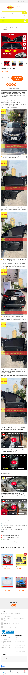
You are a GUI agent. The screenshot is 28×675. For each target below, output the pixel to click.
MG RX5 (21, 589)
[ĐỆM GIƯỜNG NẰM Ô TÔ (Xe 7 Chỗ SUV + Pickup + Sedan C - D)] (21, 560)
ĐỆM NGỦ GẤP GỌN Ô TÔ (7, 648)
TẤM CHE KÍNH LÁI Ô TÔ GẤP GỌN (9, 589)
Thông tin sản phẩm (14, 88)
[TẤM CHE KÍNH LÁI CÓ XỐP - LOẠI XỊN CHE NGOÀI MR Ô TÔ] (7, 560)
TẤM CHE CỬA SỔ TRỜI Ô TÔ (6, 642)
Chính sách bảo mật (21, 651)
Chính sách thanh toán (20, 638)
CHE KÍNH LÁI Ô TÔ (6, 645)
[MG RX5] (21, 583)
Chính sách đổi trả (20, 645)
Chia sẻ (3, 85)
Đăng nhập (20, 1)
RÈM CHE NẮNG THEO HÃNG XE (6, 638)
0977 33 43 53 (7, 623)
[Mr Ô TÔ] (14, 7)
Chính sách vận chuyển (20, 642)
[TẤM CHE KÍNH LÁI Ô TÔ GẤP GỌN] (7, 583)
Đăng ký (25, 1)
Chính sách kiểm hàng (20, 648)
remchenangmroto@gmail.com (12, 627)
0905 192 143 (15, 623)
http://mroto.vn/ (11, 539)
